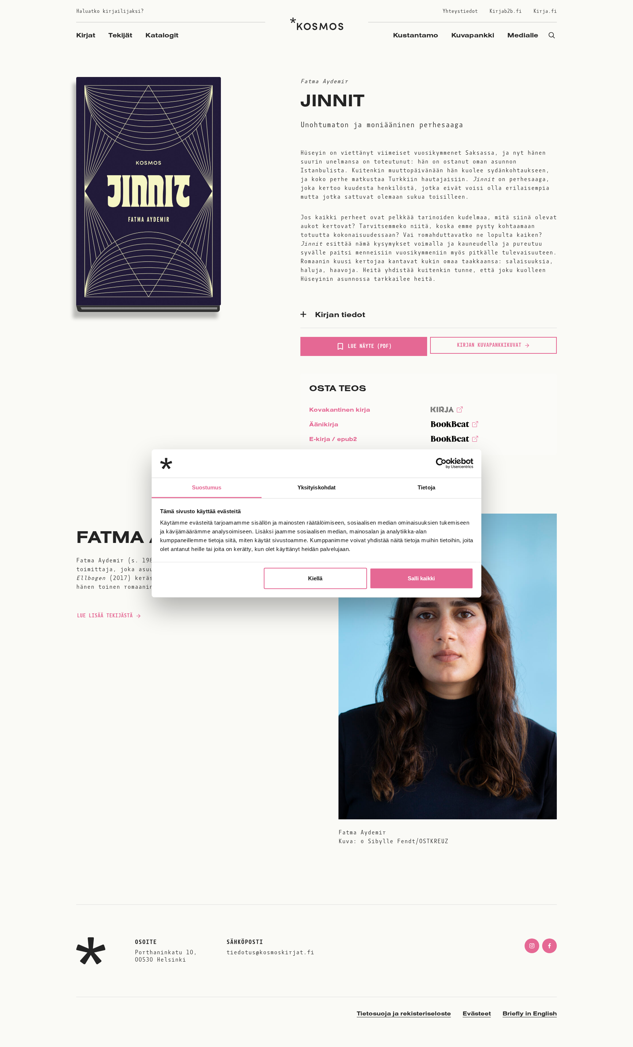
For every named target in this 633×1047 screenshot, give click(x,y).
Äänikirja (323, 425)
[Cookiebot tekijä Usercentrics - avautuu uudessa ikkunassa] (441, 463)
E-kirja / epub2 (333, 440)
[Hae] (551, 35)
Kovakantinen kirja (339, 411)
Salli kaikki (421, 578)
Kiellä (315, 578)
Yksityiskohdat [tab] (316, 487)
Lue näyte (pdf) (370, 349)
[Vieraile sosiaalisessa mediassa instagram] (532, 945)
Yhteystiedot (460, 11)
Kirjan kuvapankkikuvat (489, 345)
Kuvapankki (472, 35)
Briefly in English (530, 1013)
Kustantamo (415, 35)
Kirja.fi (545, 11)
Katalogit (161, 35)
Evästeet (477, 1013)
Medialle (522, 35)
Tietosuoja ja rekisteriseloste (404, 1013)
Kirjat (85, 35)
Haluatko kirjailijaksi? (110, 11)
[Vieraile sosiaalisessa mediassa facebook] (549, 945)
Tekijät (120, 35)
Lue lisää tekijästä (105, 617)
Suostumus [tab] (207, 487)
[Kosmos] (316, 24)
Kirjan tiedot (340, 314)
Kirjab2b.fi (505, 11)
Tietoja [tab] (426, 487)
